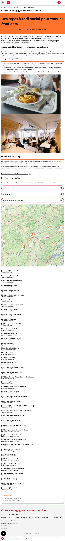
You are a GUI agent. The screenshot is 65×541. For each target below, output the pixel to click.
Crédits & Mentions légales (7, 525)
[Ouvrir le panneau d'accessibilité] (3, 533)
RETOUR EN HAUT (31, 533)
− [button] (3, 209)
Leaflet (48, 265)
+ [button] (3, 207)
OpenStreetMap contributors (57, 265)
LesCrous (4, 518)
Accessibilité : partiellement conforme (10, 520)
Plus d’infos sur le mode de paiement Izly (14, 174)
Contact (45, 518)
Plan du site (4, 528)
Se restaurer (9, 7)
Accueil (3, 7)
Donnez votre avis (56, 518)
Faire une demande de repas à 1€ (13, 498)
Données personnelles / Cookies (9, 523)
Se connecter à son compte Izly (12, 500)
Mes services (36, 518)
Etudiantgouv (25, 518)
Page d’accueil (14, 518)
